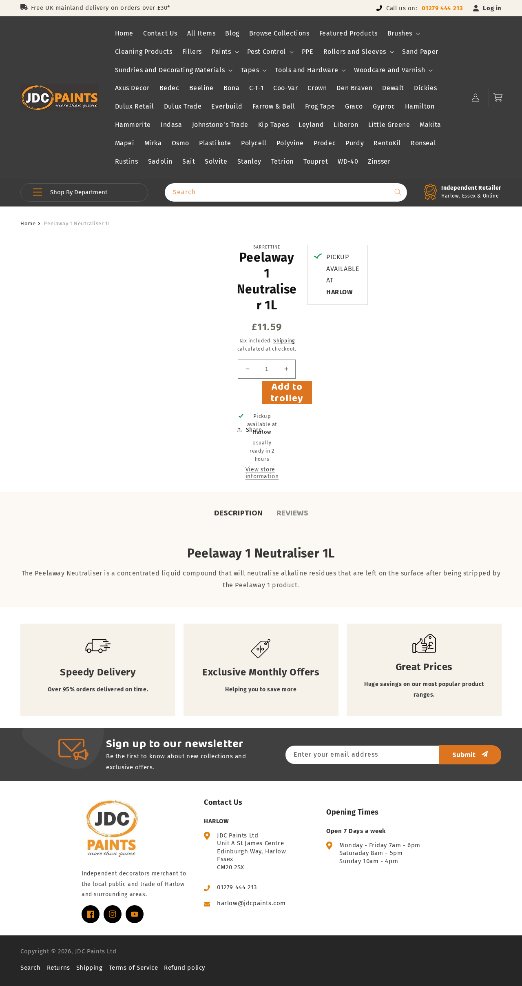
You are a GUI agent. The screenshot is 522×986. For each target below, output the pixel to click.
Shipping (284, 341)
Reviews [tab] (292, 512)
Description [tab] (238, 512)
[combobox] (286, 192)
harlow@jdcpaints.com (251, 903)
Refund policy (184, 967)
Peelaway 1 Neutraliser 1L (77, 223)
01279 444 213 (442, 8)
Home (27, 223)
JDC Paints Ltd (95, 951)
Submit (464, 754)
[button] (403, 33)
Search (30, 967)
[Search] (398, 192)
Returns (58, 967)
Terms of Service (133, 967)
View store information (262, 473)
